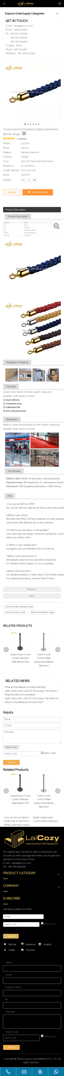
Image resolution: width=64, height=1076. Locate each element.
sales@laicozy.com (23, 26)
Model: (6, 143)
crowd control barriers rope (19, 606)
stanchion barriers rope (42, 612)
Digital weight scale (43, 817)
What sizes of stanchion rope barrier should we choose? (17, 821)
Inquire (12, 192)
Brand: (6, 148)
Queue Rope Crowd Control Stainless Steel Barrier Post (20, 658)
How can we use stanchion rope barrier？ (17, 817)
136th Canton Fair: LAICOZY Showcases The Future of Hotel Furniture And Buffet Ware (32, 688)
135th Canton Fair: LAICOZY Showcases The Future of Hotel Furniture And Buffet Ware (32, 695)
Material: (7, 152)
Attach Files (11, 747)
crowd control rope (15, 612)
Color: (6, 161)
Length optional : (11, 170)
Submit (11, 762)
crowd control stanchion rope (46, 821)
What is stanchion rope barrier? (17, 825)
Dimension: (8, 166)
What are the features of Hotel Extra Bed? (25, 703)
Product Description (16, 209)
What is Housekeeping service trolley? (24, 699)
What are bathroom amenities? (20, 691)
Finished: (7, 157)
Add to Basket (40, 192)
